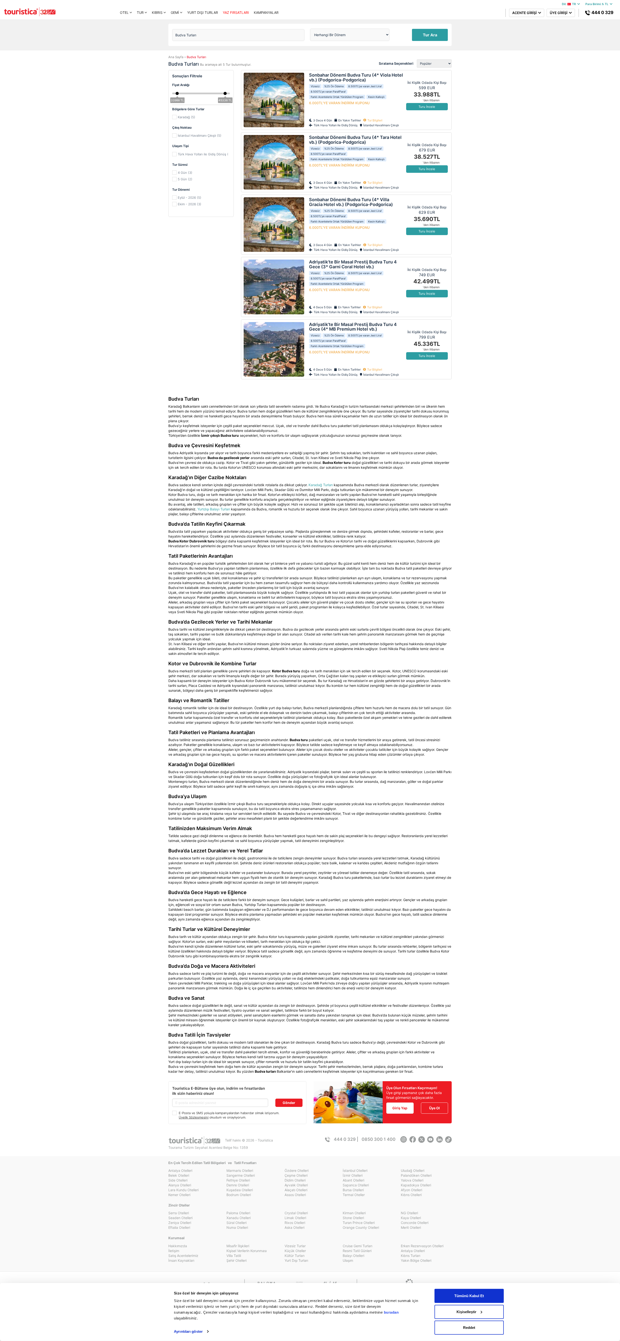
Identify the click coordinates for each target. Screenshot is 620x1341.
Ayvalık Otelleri (296, 1185)
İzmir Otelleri (353, 1175)
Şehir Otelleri (236, 1260)
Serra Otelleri (178, 1213)
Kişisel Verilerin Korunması (246, 1251)
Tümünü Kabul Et (469, 1296)
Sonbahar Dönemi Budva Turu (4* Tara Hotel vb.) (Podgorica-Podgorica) (355, 140)
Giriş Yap (399, 1108)
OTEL (124, 12)
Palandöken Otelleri (416, 1175)
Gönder (289, 1103)
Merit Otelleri (411, 1227)
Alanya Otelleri (179, 1185)
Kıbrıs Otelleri (411, 1195)
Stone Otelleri (353, 1218)
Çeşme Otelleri (296, 1175)
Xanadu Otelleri (238, 1218)
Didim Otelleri (295, 1180)
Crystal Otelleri (296, 1213)
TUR (140, 12)
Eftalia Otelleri (179, 1227)
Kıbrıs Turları (410, 1256)
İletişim (173, 1251)
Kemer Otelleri (179, 1195)
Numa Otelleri (237, 1227)
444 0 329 (601, 12)
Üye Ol (434, 1108)
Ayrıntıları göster (188, 1331)
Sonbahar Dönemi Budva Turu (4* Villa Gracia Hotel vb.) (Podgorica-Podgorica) (351, 202)
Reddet (469, 1327)
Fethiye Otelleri (238, 1180)
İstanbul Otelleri (355, 1170)
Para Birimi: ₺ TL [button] (597, 4)
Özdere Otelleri (297, 1170)
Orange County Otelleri (361, 1227)
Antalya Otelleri (180, 1170)
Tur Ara (430, 34)
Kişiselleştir (466, 1311)
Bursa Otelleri (353, 1190)
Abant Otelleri (353, 1180)
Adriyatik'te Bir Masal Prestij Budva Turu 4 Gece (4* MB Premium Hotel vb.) (353, 327)
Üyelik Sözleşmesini (194, 1117)
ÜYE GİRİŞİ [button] (559, 13)
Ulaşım (348, 1260)
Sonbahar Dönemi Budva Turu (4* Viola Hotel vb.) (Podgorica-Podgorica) (356, 77)
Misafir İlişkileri (237, 1246)
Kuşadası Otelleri (239, 1190)
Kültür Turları (294, 1256)
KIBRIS (157, 12)
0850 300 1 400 (378, 1139)
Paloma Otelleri (238, 1213)
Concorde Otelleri (414, 1223)
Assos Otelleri (295, 1195)
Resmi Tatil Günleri (357, 1251)
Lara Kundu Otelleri (183, 1190)
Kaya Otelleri (411, 1218)
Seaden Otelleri (180, 1218)
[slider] (177, 93)
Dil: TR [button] (569, 4)
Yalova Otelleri (412, 1180)
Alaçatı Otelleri (296, 1190)
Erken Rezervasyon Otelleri (422, 1246)
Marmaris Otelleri (239, 1170)
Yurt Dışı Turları (296, 1260)
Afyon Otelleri (411, 1190)
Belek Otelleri (178, 1175)
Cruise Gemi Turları (357, 1246)
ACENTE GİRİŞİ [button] (525, 13)
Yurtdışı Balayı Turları (213, 509)
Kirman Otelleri (354, 1213)
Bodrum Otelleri (238, 1195)
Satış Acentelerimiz (183, 1256)
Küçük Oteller (295, 1251)
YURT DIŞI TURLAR (202, 12)
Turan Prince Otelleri (359, 1223)
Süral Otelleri (236, 1223)
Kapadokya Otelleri (416, 1185)
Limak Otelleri (295, 1218)
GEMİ (175, 12)
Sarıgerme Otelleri (240, 1175)
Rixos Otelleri (295, 1223)
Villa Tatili (233, 1256)
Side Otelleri (177, 1180)
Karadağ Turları (321, 485)
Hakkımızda (177, 1246)
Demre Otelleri (237, 1185)
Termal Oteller (354, 1195)
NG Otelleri (409, 1213)
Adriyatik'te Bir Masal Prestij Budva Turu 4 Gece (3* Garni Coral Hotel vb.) (353, 264)
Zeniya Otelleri (179, 1223)
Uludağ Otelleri (412, 1170)
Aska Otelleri (294, 1227)
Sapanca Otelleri (356, 1185)
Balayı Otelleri (353, 1256)
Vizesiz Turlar (295, 1246)
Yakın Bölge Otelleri (416, 1260)
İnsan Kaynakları (181, 1260)
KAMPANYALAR (266, 12)
